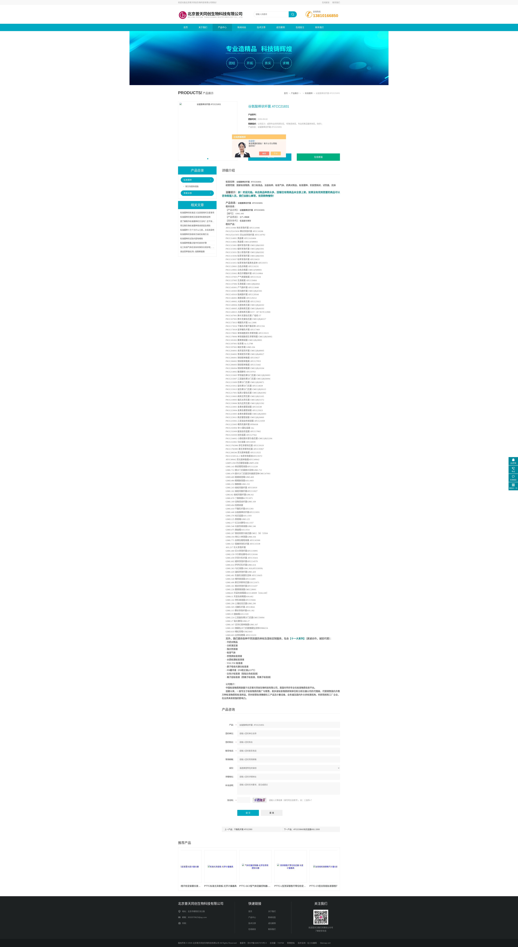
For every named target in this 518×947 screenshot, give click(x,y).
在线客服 (318, 157)
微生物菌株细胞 (192, 186)
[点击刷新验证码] (259, 800)
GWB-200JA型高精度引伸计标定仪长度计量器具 (313, 886)
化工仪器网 (312, 943)
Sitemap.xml (325, 943)
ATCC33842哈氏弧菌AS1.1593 (306, 829)
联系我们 (336, 2)
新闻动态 (241, 27)
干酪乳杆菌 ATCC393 (243, 829)
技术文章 (261, 27)
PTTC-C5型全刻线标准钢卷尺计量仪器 (278, 886)
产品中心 (222, 27)
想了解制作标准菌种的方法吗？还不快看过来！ (200, 221)
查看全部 (188, 193)
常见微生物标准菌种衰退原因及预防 (195, 225)
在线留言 (326, 2)
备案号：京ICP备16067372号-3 (253, 943)
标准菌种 (309, 93)
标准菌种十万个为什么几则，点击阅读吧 (197, 230)
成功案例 (280, 27)
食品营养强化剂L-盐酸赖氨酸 (192, 251)
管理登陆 (291, 943)
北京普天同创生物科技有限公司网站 (201, 2)
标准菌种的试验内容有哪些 (191, 238)
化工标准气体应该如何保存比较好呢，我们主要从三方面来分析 (206, 247)
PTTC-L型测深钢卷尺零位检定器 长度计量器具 (243, 886)
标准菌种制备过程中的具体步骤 (193, 243)
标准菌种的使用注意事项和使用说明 (195, 217)
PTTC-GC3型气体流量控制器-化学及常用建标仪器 (208, 886)
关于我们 (203, 27)
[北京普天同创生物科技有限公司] (210, 7)
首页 (185, 27)
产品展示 (295, 93)
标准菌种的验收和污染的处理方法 (194, 234)
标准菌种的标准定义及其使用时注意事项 (197, 213)
